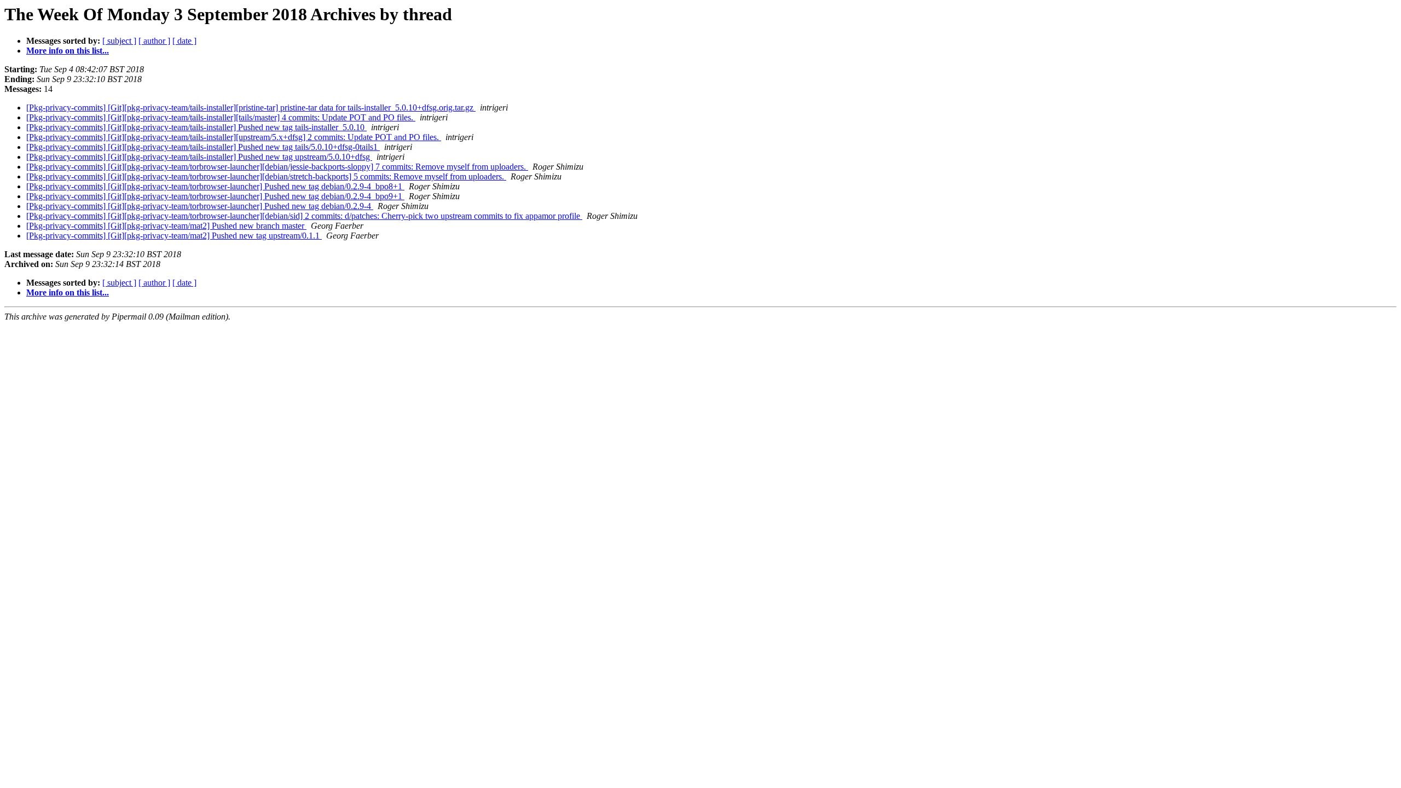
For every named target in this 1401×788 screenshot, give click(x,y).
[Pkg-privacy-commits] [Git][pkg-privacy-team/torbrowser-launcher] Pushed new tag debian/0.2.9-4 (199, 206)
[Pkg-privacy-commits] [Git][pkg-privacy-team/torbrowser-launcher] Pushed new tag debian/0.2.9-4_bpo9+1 (215, 196)
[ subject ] (119, 40)
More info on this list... (67, 50)
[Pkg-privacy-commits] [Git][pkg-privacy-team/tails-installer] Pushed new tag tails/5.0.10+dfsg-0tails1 (203, 147)
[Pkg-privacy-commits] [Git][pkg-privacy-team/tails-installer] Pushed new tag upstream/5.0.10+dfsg (199, 156)
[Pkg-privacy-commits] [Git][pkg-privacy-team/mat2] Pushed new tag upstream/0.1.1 (174, 235)
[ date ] (184, 40)
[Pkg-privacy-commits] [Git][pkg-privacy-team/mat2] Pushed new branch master (166, 225)
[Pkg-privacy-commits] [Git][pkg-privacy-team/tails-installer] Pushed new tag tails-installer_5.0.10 (196, 127)
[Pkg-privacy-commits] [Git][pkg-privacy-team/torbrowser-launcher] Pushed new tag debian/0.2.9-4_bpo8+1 (215, 186)
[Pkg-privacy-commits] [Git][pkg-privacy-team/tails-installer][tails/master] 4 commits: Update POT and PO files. (220, 117)
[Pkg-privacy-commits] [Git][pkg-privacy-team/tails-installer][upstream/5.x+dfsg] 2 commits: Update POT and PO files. (233, 137)
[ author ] (154, 40)
